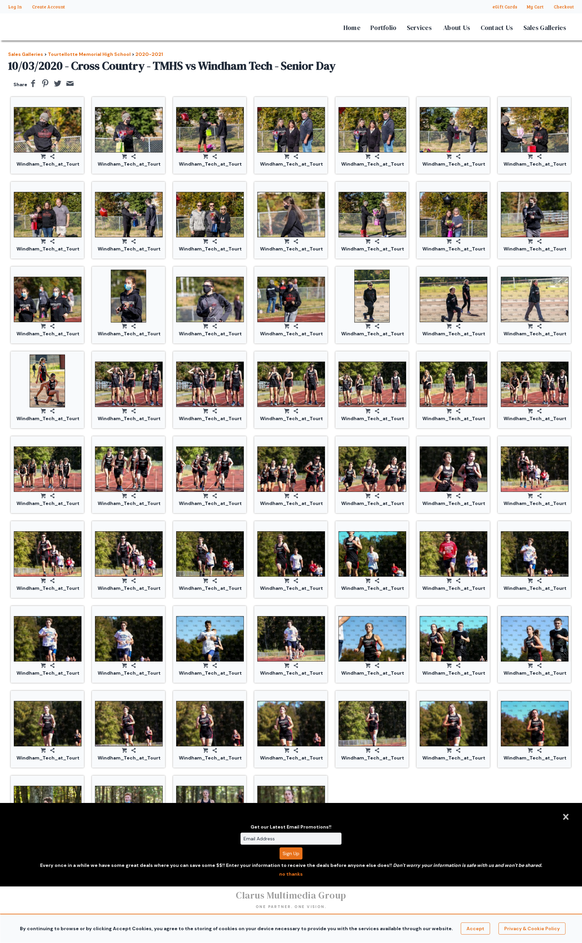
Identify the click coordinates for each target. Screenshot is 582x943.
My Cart (535, 7)
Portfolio (383, 27)
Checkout (564, 7)
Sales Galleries (545, 27)
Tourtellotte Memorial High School (89, 54)
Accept (475, 928)
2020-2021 (149, 54)
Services (419, 27)
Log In (15, 7)
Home (352, 27)
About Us (456, 27)
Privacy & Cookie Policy (532, 928)
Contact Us (497, 27)
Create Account (48, 7)
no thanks (291, 874)
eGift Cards (504, 7)
